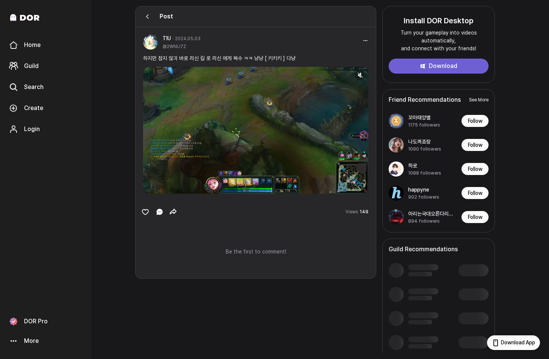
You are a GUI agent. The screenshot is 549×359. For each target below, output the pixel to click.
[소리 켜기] (360, 75)
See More (479, 100)
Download (443, 65)
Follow (475, 121)
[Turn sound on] (164, 185)
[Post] (148, 17)
